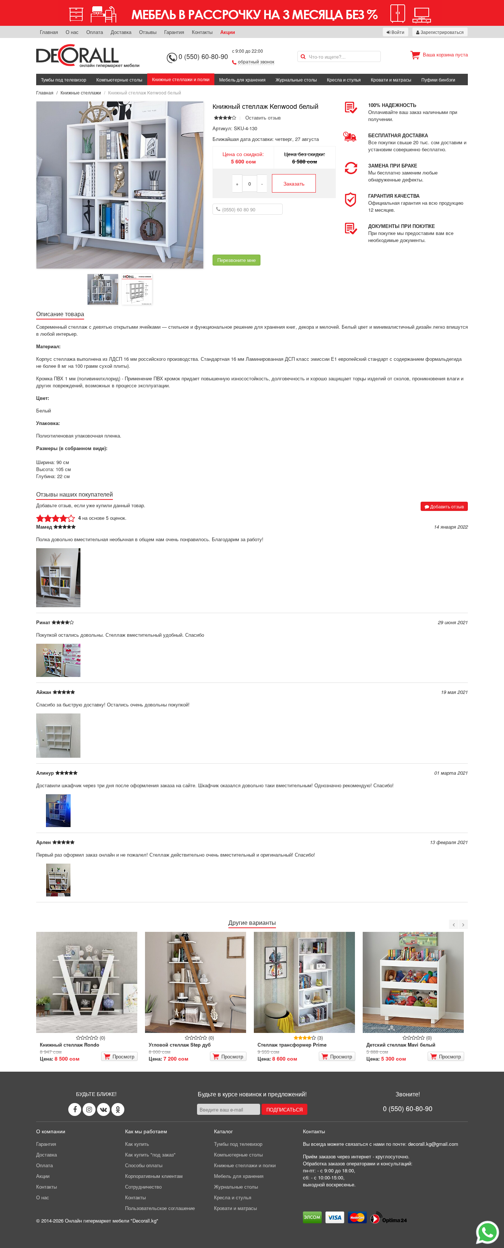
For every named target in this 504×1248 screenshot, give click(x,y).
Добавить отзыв (446, 506)
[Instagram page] (89, 1109)
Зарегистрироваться (442, 32)
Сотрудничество (143, 1186)
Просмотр (123, 1056)
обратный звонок (256, 61)
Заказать (293, 183)
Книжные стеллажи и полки (181, 79)
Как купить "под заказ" (150, 1154)
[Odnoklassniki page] (117, 1109)
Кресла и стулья (344, 79)
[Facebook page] (74, 1109)
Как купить (137, 1143)
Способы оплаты (143, 1165)
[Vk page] (103, 1109)
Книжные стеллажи (81, 92)
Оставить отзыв (263, 117)
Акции (227, 31)
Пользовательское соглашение (160, 1207)
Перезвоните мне (236, 259)
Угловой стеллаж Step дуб (180, 1044)
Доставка (121, 31)
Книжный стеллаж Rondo (69, 1044)
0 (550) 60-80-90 (203, 56)
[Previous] (453, 924)
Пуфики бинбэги (438, 79)
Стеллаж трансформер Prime (292, 1044)
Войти (397, 32)
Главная (49, 31)
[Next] (463, 924)
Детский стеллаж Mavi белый (400, 1044)
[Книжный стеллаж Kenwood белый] (119, 184)
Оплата (94, 31)
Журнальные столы (296, 79)
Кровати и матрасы (391, 79)
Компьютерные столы (119, 79)
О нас (72, 31)
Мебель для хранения (242, 79)
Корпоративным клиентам (154, 1175)
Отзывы (147, 31)
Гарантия (174, 31)
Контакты (202, 31)
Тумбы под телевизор (63, 79)
